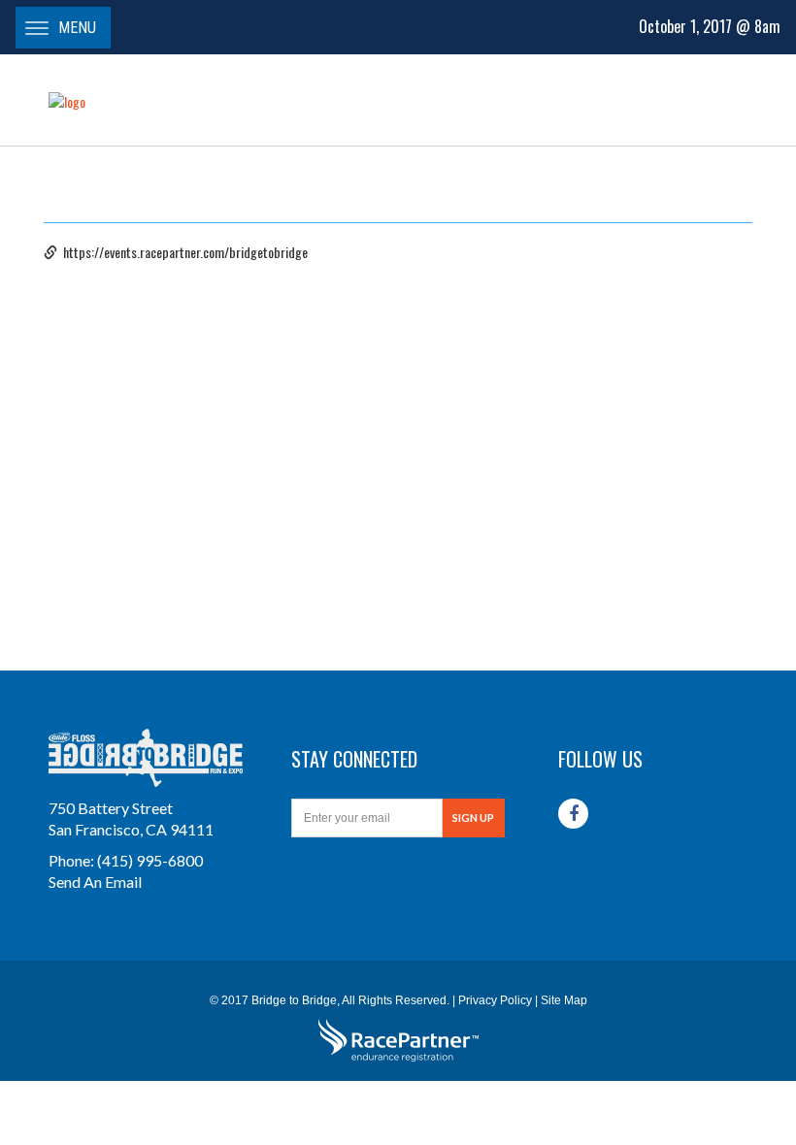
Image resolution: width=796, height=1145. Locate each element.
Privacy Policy (495, 1000)
